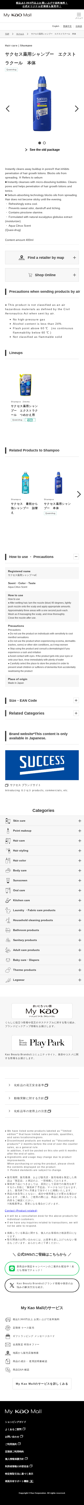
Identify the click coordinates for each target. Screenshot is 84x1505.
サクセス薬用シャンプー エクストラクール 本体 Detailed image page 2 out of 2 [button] (44, 143)
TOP (7, 34)
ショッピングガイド (15, 1422)
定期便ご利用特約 (14, 1451)
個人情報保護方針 (14, 1459)
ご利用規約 (11, 1444)
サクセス (20, 34)
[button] (42, 257)
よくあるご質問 (13, 1429)
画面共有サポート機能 (17, 1481)
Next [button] (76, 109)
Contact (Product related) (21, 1210)
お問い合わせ (12, 1436)
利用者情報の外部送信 (17, 1466)
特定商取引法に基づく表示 (19, 1473)
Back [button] (7, 109)
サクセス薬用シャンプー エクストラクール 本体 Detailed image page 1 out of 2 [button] (39, 143)
